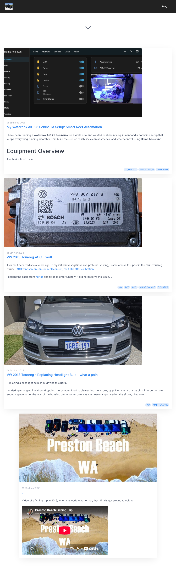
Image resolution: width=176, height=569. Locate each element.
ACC (134, 287)
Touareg (163, 287)
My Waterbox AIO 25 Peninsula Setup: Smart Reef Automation (54, 127)
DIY (127, 287)
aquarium (130, 169)
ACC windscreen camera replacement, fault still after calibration (55, 269)
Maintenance (147, 287)
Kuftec (39, 276)
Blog (164, 6)
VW (120, 287)
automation (147, 169)
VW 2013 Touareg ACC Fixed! (29, 257)
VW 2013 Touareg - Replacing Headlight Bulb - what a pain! (53, 375)
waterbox (162, 169)
